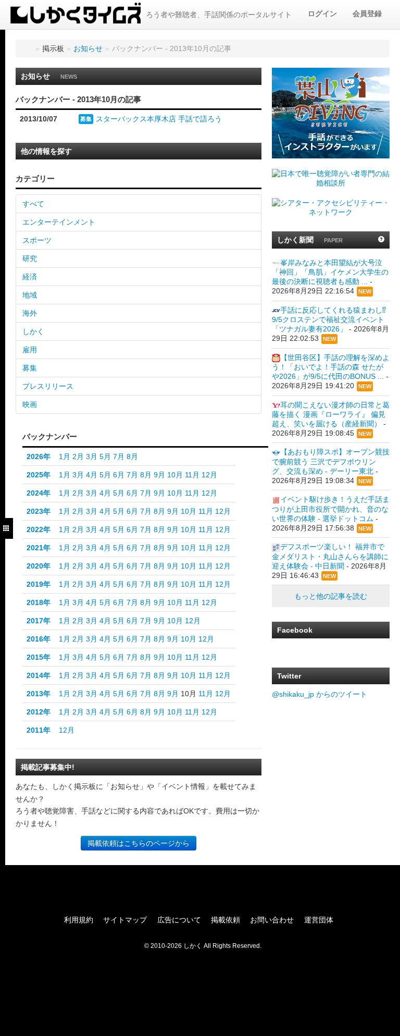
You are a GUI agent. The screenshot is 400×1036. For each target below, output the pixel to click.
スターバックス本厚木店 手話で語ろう (159, 119)
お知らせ (88, 48)
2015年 (39, 657)
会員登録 (367, 13)
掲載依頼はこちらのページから (139, 843)
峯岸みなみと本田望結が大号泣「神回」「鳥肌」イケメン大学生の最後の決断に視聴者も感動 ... (330, 272)
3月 (91, 456)
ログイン (322, 13)
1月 (64, 456)
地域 (29, 295)
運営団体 (318, 920)
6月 (118, 475)
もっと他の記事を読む (330, 596)
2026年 (39, 456)
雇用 (29, 350)
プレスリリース (47, 386)
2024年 (39, 493)
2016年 (39, 639)
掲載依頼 (225, 920)
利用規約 (78, 920)
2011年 (39, 730)
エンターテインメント (58, 222)
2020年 (39, 566)
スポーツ (37, 240)
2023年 (39, 511)
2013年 (39, 693)
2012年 (39, 712)
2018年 (39, 602)
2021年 (39, 548)
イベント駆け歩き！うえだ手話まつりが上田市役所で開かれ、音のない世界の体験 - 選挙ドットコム (331, 508)
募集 (86, 119)
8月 (132, 456)
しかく (33, 331)
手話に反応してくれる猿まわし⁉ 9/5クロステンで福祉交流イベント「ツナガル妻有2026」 (329, 319)
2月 (78, 456)
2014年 (39, 675)
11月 (192, 475)
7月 (118, 456)
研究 (29, 258)
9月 (159, 475)
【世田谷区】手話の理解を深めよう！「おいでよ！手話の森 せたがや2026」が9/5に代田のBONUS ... (331, 366)
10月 (175, 475)
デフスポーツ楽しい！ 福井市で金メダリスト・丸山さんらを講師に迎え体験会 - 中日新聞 (330, 556)
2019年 (39, 584)
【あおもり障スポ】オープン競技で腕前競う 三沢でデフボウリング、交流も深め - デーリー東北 (331, 461)
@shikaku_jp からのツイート (319, 694)
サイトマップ (125, 920)
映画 (29, 404)
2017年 (39, 620)
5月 (105, 456)
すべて (33, 204)
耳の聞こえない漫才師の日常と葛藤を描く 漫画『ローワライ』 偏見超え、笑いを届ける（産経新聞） (331, 414)
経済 (29, 277)
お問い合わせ (272, 920)
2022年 (39, 529)
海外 (29, 313)
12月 (209, 475)
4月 (91, 475)
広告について (179, 920)
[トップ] (27, 48)
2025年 (39, 475)
